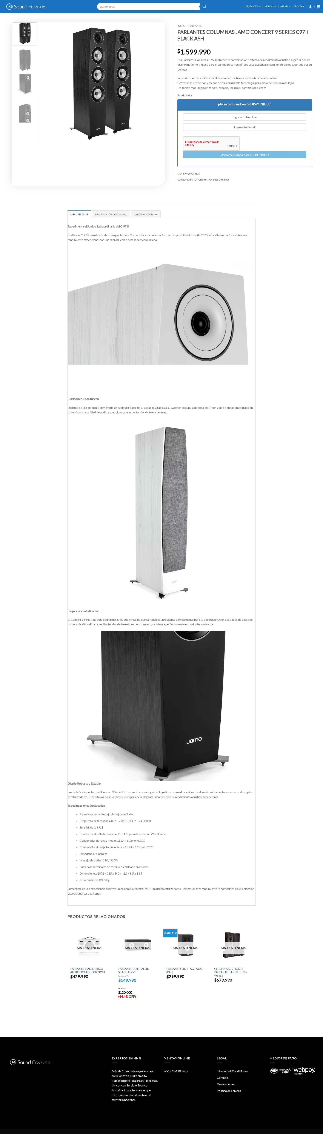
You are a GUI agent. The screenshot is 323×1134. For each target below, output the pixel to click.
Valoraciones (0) (146, 214)
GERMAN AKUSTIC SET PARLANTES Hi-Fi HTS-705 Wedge (230, 972)
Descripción (79, 214)
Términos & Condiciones (232, 1071)
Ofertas (284, 6)
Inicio (181, 25)
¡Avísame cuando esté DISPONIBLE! (244, 155)
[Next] (155, 83)
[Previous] (47, 83)
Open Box (299, 6)
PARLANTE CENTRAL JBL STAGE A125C (133, 970)
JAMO (193, 179)
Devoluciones (225, 1084)
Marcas (269, 6)
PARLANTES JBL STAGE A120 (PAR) (184, 970)
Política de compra (229, 1090)
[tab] (79, 214)
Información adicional (111, 214)
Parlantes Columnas (218, 179)
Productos (252, 6)
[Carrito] (318, 6)
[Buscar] (204, 6)
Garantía (222, 1077)
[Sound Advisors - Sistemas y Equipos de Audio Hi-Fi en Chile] (29, 6)
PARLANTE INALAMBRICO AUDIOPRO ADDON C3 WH (87, 970)
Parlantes (196, 25)
